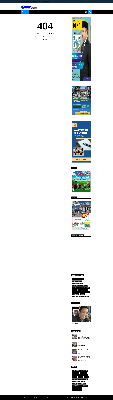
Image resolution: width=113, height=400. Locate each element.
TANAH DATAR (85, 296)
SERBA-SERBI (76, 11)
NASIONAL (41, 11)
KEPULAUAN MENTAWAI (78, 283)
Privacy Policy (87, 397)
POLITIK (75, 377)
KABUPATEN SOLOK (77, 281)
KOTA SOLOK (85, 285)
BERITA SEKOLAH (77, 385)
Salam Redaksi (75, 323)
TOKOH (86, 377)
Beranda (45, 39)
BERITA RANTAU (84, 379)
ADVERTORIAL (82, 383)
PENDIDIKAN (60, 11)
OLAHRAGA (68, 11)
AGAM (75, 279)
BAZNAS (82, 381)
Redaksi (39, 1)
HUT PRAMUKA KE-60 (78, 390)
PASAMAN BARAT (77, 292)
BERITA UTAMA (32, 11)
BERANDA (26, 11)
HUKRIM (53, 11)
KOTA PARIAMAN (77, 285)
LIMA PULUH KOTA (85, 287)
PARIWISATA (76, 381)
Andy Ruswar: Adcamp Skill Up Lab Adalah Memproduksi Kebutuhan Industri (83, 344)
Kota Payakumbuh (76, 287)
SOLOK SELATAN (77, 296)
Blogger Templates (30, 397)
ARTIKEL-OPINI (76, 370)
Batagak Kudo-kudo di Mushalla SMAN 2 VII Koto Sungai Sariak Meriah (84, 357)
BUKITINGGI (81, 279)
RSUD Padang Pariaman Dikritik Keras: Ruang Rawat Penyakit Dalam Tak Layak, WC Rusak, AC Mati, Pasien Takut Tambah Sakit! (84, 336)
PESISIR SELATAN (86, 292)
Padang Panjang (76, 294)
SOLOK (82, 294)
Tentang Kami (35, 1)
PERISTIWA (85, 385)
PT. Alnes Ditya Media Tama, (47, 397)
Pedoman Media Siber (45, 1)
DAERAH (47, 11)
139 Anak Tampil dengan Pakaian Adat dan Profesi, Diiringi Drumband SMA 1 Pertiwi (84, 351)
